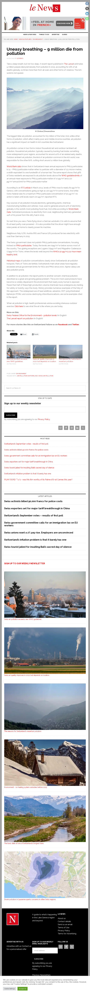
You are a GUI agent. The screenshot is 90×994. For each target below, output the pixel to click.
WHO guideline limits (71, 175)
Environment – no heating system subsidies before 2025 (25, 787)
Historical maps (13, 261)
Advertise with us (14, 946)
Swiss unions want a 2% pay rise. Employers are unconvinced (38, 532)
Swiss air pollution (45, 376)
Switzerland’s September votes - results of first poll (26, 444)
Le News (45, 9)
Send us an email (65, 924)
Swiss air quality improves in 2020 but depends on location (26, 675)
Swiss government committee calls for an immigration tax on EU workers (35, 456)
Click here (19, 306)
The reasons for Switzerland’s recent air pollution (22, 731)
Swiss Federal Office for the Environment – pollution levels (32, 315)
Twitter (75, 324)
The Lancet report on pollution (20, 318)
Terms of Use (63, 927)
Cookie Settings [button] (9, 989)
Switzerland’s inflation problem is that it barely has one (27, 474)
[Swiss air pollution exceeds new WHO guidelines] (18, 351)
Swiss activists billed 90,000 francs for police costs (26, 450)
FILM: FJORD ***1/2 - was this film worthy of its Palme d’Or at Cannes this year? (38, 479)
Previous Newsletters (41, 975)
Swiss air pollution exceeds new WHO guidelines (22, 619)
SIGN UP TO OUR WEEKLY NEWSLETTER (24, 563)
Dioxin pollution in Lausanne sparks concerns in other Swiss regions (30, 899)
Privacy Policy (44, 419)
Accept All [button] (22, 989)
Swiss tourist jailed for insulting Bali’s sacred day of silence (29, 468)
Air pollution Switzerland (27, 376)
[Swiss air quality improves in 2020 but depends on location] (44, 351)
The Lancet (69, 64)
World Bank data (14, 166)
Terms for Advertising (67, 933)
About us (62, 918)
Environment (21, 373)
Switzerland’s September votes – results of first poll (33, 515)
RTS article (25, 188)
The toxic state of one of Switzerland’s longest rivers (24, 843)
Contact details (64, 921)
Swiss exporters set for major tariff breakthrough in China (28, 462)
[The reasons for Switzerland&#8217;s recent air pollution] (70, 351)
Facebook (63, 324)
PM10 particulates (24, 245)
